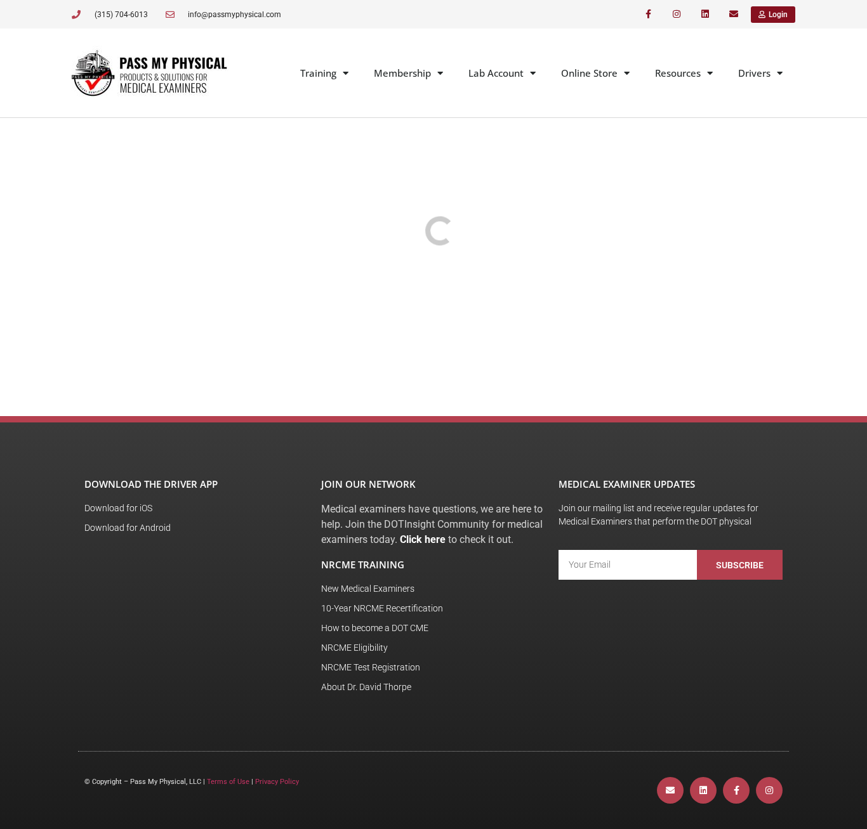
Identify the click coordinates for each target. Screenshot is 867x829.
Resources (678, 73)
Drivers (754, 73)
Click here (423, 539)
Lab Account (496, 73)
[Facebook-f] (648, 14)
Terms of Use (228, 782)
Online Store (589, 73)
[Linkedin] (705, 14)
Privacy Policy (277, 782)
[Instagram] (677, 14)
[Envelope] (733, 14)
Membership (402, 73)
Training (318, 73)
